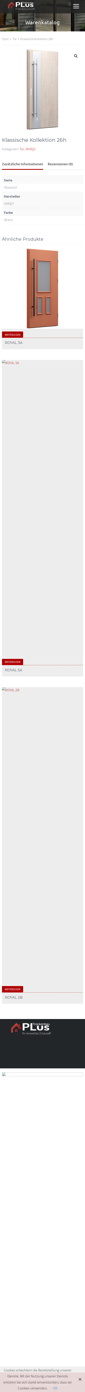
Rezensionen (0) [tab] (60, 164)
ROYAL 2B (14, 997)
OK (55, 1388)
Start (5, 39)
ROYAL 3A (14, 343)
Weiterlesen (12, 334)
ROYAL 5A (13, 670)
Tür (14, 39)
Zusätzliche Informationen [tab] (22, 164)
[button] (75, 56)
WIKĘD (30, 149)
